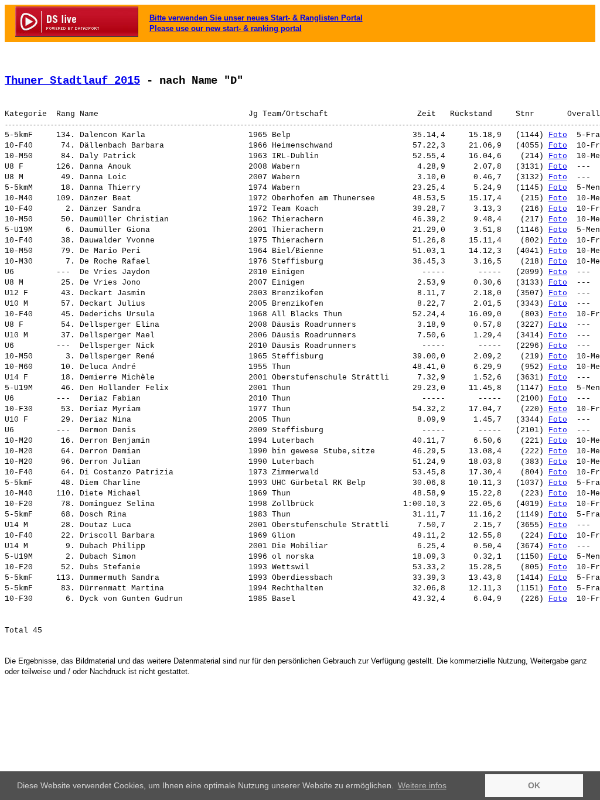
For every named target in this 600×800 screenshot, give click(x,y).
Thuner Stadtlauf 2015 (72, 80)
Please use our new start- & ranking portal (225, 28)
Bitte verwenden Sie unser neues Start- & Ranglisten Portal (256, 17)
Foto (557, 135)
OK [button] (534, 785)
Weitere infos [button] (422, 785)
